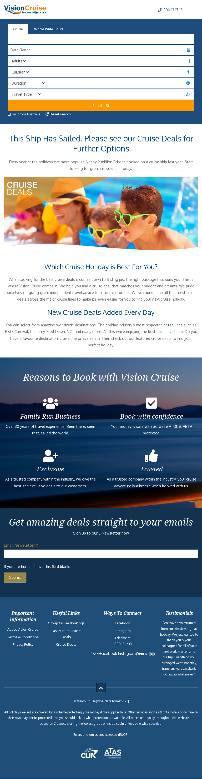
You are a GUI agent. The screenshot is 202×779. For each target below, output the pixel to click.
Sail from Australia (26, 114)
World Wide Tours (48, 29)
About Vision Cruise (22, 629)
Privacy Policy (23, 644)
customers (121, 292)
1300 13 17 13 (171, 10)
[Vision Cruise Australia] (25, 12)
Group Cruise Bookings (66, 623)
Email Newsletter (21, 545)
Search (98, 106)
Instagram (122, 631)
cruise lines (173, 325)
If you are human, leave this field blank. (37, 566)
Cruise (18, 29)
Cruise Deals (66, 644)
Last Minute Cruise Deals (66, 634)
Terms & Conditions (23, 637)
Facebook (122, 623)
